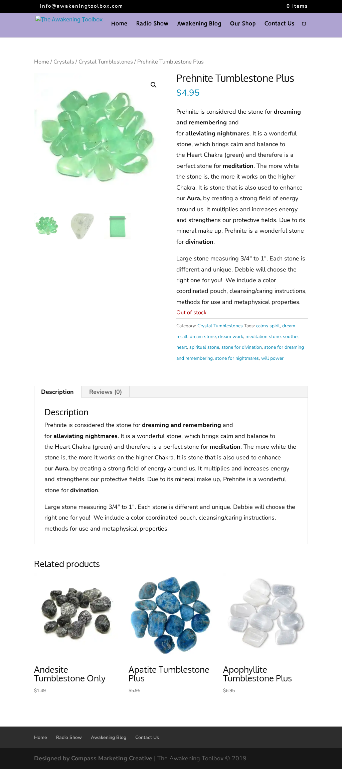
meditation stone (263, 336)
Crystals (63, 62)
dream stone (203, 336)
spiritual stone (204, 347)
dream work (230, 336)
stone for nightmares (237, 358)
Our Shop (243, 24)
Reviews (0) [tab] (105, 392)
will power (272, 358)
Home (119, 24)
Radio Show (152, 24)
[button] (154, 85)
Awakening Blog (199, 24)
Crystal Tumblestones (105, 62)
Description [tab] (57, 392)
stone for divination (241, 347)
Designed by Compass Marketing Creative (93, 758)
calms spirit (268, 326)
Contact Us (280, 24)
